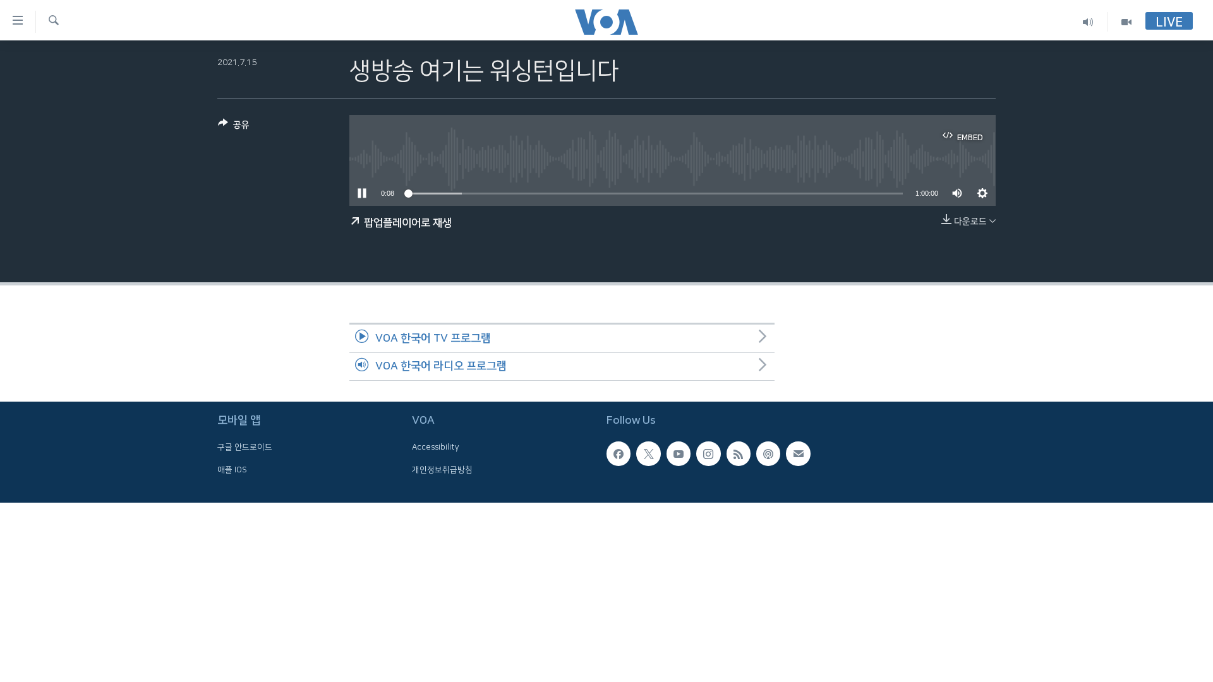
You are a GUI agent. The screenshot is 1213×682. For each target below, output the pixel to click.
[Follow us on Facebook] (618, 454)
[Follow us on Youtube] (679, 454)
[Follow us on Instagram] (708, 454)
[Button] (234, 127)
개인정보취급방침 (442, 469)
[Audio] (1088, 22)
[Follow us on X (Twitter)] (648, 454)
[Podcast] (768, 454)
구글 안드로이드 (244, 447)
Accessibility (435, 447)
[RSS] (739, 454)
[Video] (1126, 22)
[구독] (798, 454)
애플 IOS (232, 469)
